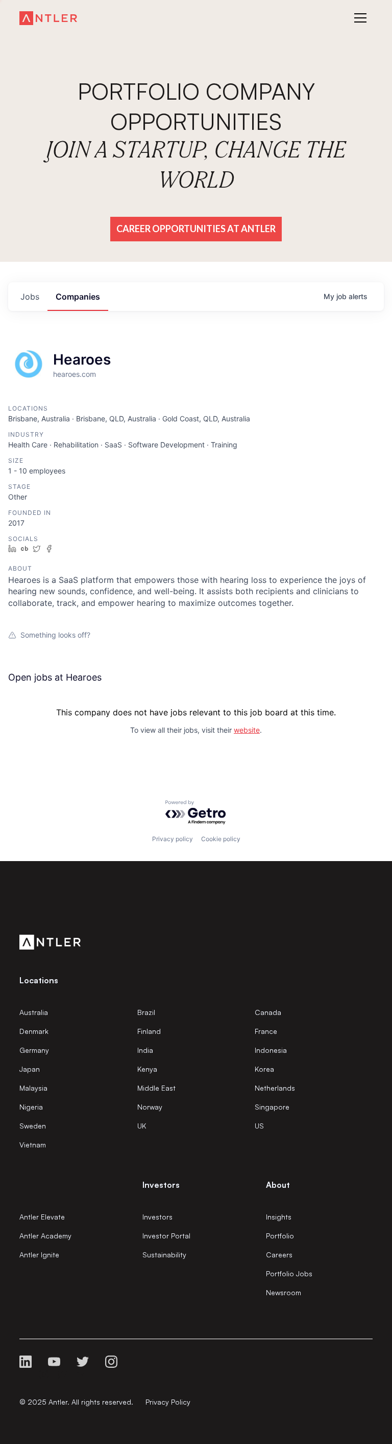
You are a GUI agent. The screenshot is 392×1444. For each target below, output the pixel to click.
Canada (268, 1012)
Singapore (272, 1106)
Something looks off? (55, 634)
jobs (29, 296)
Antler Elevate (42, 1216)
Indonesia (271, 1050)
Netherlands (275, 1088)
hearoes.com (74, 374)
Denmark (33, 1031)
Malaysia (33, 1088)
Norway (149, 1106)
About (278, 1185)
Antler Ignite (39, 1254)
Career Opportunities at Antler (196, 228)
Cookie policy (220, 839)
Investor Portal (166, 1235)
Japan (29, 1069)
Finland (149, 1031)
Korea (264, 1069)
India (145, 1050)
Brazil (146, 1012)
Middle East (156, 1088)
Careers (279, 1254)
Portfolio (280, 1235)
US (259, 1125)
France (266, 1031)
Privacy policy (172, 839)
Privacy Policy (167, 1401)
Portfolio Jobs (289, 1273)
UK (141, 1125)
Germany (34, 1050)
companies (78, 296)
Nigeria (31, 1106)
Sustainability (164, 1254)
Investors (157, 1216)
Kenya (147, 1069)
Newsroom (283, 1292)
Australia (33, 1012)
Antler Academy (45, 1235)
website (247, 730)
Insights (278, 1216)
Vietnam (32, 1144)
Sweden (32, 1125)
